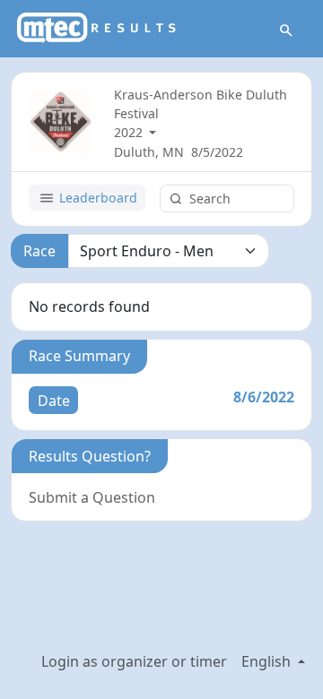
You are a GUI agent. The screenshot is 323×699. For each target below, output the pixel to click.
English (267, 661)
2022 (130, 132)
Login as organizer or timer (134, 661)
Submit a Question (92, 497)
